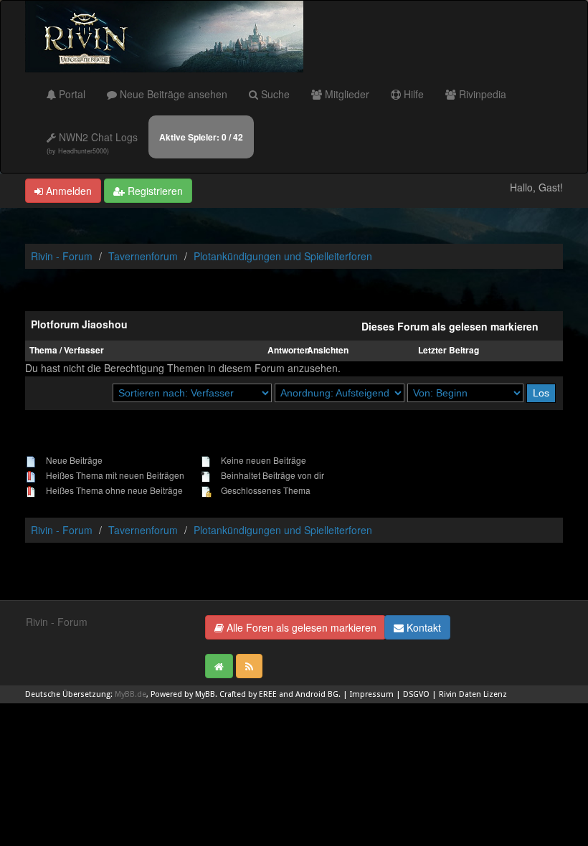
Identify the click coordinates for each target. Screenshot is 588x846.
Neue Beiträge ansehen (172, 94)
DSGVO (416, 694)
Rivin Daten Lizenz (473, 694)
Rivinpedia (481, 94)
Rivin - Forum (62, 256)
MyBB (205, 694)
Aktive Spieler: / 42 (201, 136)
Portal (70, 94)
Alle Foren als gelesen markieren (300, 627)
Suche (274, 94)
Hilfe (412, 94)
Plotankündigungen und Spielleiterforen (283, 256)
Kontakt (422, 627)
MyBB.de (130, 694)
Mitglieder (345, 94)
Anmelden (67, 191)
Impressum (372, 694)
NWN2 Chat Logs (92, 143)
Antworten (288, 350)
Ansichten (327, 350)
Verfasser (84, 350)
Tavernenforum (143, 256)
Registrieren (154, 191)
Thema (43, 350)
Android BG (316, 694)
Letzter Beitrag (448, 350)
